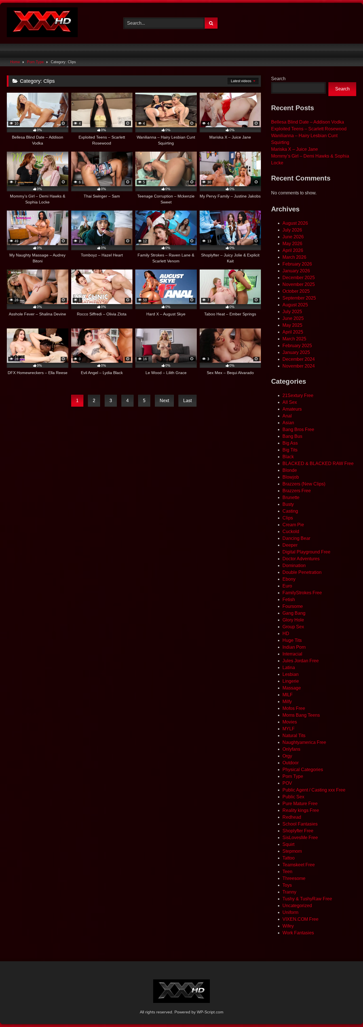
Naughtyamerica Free (304, 742)
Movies (289, 722)
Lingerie (290, 681)
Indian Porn (294, 647)
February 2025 (297, 345)
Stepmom (292, 851)
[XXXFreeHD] (42, 23)
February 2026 (297, 264)
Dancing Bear (296, 538)
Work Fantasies (298, 932)
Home (15, 62)
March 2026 (294, 257)
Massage (291, 688)
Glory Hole (293, 620)
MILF (287, 694)
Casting (290, 511)
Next (164, 400)
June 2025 (293, 318)
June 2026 (293, 236)
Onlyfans (291, 749)
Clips (287, 517)
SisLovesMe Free (300, 837)
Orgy (287, 756)
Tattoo (288, 858)
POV (287, 783)
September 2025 (299, 298)
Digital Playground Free (306, 551)
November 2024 (298, 366)
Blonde (289, 470)
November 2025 (298, 284)
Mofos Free (293, 708)
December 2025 (298, 277)
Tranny (289, 892)
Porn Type (35, 62)
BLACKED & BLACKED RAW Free (318, 463)
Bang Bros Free (298, 429)
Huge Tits (292, 640)
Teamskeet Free (298, 864)
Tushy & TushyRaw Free (307, 898)
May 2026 (292, 243)
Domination (294, 565)
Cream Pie (293, 524)
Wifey (288, 926)
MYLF (288, 728)
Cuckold (290, 531)
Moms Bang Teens (301, 715)
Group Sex (293, 626)
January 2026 (296, 270)
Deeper (289, 545)
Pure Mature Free (300, 803)
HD (285, 633)
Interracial (292, 654)
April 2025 (292, 332)
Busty (288, 504)
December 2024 (298, 359)
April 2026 (292, 250)
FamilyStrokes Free (302, 592)
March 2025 (294, 338)
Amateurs (292, 409)
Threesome (293, 878)
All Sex (289, 402)
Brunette (290, 497)
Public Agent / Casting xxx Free (313, 790)
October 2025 (296, 291)
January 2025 (296, 352)
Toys (287, 885)
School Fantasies (300, 824)
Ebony (289, 579)
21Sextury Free (297, 395)
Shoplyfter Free (297, 830)
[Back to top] (345, 1010)
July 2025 (292, 311)
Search (278, 78)
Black (288, 456)
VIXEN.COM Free (300, 919)
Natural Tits (293, 735)
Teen (287, 871)
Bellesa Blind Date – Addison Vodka (307, 122)
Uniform (290, 912)
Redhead (291, 817)
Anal (287, 415)
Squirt (288, 844)
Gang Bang (293, 613)
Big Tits (289, 449)
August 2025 (295, 304)
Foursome (292, 606)
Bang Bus (292, 436)
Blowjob (290, 477)
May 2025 (292, 325)
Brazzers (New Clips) (303, 483)
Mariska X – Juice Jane (294, 149)
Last (187, 400)
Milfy (287, 701)
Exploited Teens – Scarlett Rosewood (309, 128)
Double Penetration (302, 572)
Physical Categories (302, 769)
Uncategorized (297, 905)
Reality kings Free (300, 810)
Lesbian (290, 674)
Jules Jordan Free (300, 660)
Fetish (288, 599)
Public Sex (293, 796)
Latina (288, 667)
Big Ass (290, 443)
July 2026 (292, 230)
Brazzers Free (296, 490)
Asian (288, 422)
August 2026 (295, 223)
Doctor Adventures (301, 558)
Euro (287, 585)
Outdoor (290, 762)
